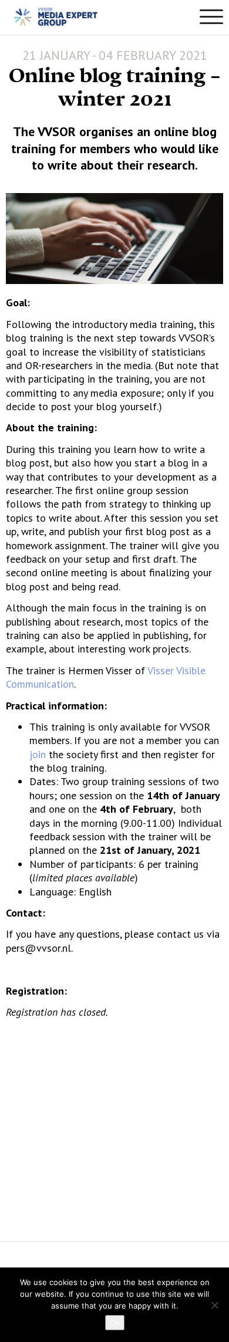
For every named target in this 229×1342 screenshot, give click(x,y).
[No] (214, 1305)
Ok (115, 1322)
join (37, 754)
